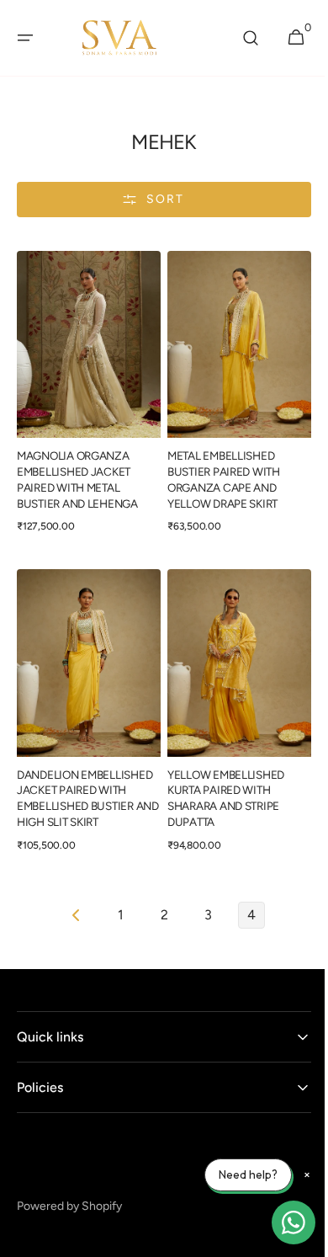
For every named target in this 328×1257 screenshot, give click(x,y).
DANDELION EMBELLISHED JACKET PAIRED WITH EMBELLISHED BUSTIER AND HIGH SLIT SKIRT (84, 781)
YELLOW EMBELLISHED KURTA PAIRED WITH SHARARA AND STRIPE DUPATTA (219, 781)
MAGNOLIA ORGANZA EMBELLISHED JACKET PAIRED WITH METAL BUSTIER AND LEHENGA (77, 471)
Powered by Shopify (69, 1190)
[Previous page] (70, 898)
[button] (25, 37)
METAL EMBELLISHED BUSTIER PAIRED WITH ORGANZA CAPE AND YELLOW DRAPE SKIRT (217, 471)
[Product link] (86, 396)
